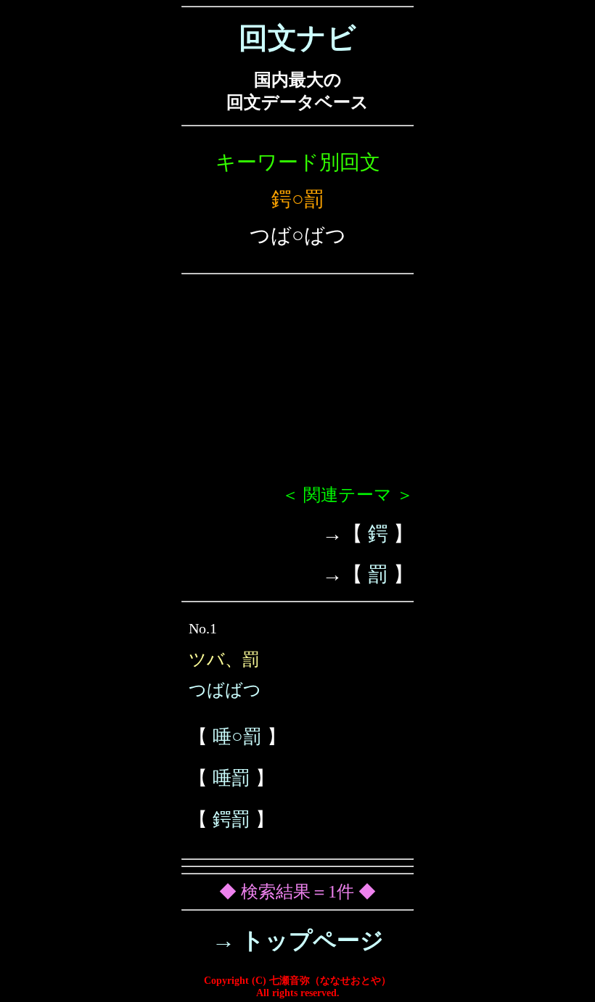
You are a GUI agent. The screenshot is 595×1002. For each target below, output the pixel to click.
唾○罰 (237, 736)
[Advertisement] (297, 385)
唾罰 (231, 778)
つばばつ (225, 690)
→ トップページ (298, 940)
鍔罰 (231, 819)
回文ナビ (297, 38)
